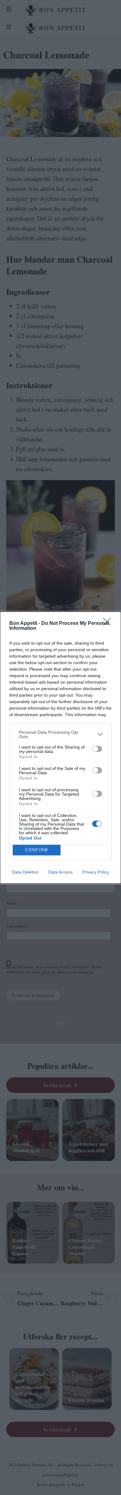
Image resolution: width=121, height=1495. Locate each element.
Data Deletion (25, 872)
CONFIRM (36, 850)
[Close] (109, 623)
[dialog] (60, 748)
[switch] (97, 749)
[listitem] (60, 734)
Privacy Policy (95, 872)
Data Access (60, 872)
